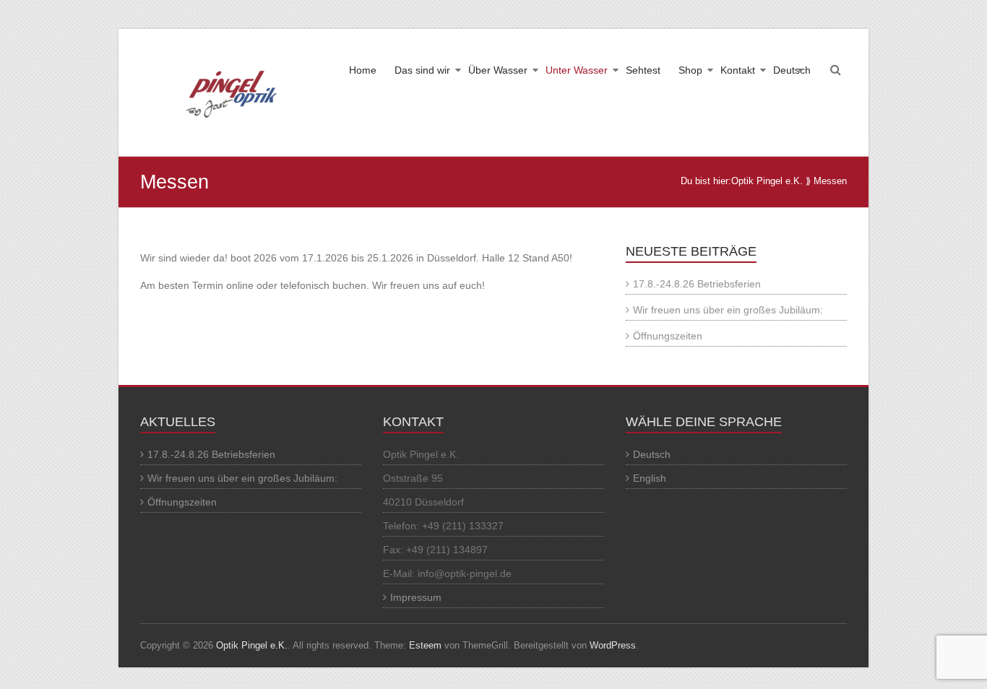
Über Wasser (497, 70)
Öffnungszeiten (667, 336)
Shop (690, 70)
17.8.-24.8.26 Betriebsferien (697, 284)
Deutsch (792, 70)
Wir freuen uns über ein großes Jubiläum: (728, 310)
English (649, 478)
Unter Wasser (577, 70)
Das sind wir (422, 70)
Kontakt (737, 70)
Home (362, 70)
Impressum (415, 597)
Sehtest (643, 70)
